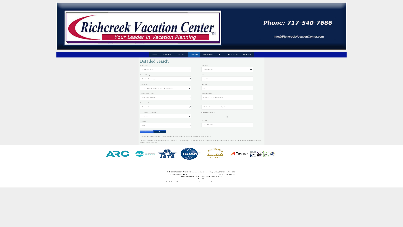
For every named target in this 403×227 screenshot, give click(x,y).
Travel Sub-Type (145, 75)
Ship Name (205, 75)
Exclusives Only (209, 113)
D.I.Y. (221, 54)
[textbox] (166, 69)
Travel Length (144, 103)
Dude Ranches (247, 54)
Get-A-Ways (194, 54)
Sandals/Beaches (233, 54)
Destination (144, 84)
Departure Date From (147, 93)
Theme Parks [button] (166, 54)
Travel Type (144, 65)
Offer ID (204, 121)
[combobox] (165, 69)
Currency (143, 121)
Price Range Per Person (148, 112)
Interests (204, 103)
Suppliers (205, 65)
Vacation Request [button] (208, 54)
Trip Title (204, 84)
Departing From (207, 93)
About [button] (154, 54)
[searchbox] (227, 106)
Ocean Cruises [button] (180, 54)
